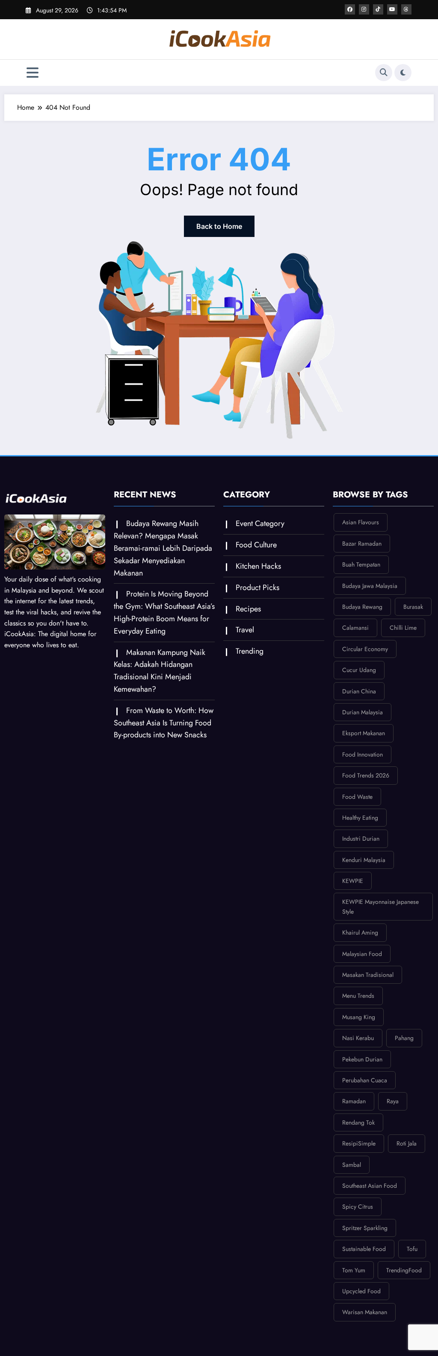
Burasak (413, 606)
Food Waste (357, 796)
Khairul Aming (360, 932)
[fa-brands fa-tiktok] (378, 9)
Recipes (248, 608)
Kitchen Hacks (258, 566)
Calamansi (355, 627)
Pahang (404, 1038)
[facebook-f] (350, 9)
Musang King (358, 1017)
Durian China (359, 691)
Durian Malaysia (362, 712)
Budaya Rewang (362, 606)
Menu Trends (358, 995)
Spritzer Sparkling (365, 1228)
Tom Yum (353, 1270)
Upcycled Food (361, 1291)
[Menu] (32, 73)
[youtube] (392, 9)
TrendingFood (404, 1270)
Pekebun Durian (362, 1059)
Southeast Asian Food (369, 1185)
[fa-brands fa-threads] (406, 9)
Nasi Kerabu (358, 1038)
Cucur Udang (359, 670)
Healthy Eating (360, 817)
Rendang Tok (358, 1122)
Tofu (412, 1249)
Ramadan (354, 1101)
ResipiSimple (359, 1143)
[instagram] (364, 9)
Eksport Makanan (363, 733)
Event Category (260, 523)
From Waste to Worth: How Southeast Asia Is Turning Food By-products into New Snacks (163, 723)
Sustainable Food (364, 1249)
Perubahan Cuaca (364, 1080)
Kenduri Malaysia (363, 860)
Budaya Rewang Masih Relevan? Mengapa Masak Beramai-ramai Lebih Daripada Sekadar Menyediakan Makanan (163, 548)
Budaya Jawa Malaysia (369, 586)
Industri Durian (360, 838)
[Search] (383, 72)
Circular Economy (365, 649)
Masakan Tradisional (368, 974)
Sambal (351, 1164)
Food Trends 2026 (365, 775)
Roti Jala (407, 1143)
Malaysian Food (362, 954)
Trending (249, 651)
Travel (245, 629)
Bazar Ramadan (362, 543)
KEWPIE (352, 881)
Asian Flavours (360, 522)
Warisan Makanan (364, 1312)
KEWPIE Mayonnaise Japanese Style (380, 906)
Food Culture (256, 544)
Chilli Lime (403, 627)
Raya (393, 1101)
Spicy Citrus (357, 1206)
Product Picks (257, 587)
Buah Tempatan (361, 564)
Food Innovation (362, 754)
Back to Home (219, 226)
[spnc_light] (402, 72)
